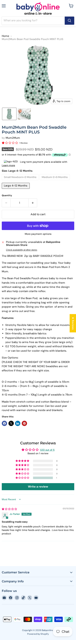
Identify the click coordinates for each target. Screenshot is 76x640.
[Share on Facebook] (4, 423)
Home (5, 36)
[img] (9, 509)
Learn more (8, 165)
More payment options (38, 233)
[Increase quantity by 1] (33, 202)
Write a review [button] (38, 486)
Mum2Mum (13, 138)
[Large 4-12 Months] (16, 189)
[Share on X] (11, 423)
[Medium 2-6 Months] (55, 181)
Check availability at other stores (21, 250)
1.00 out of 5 (47, 449)
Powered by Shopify (38, 633)
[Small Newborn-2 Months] (21, 181)
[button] (9, 114)
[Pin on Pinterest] (24, 423)
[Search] (69, 21)
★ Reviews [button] (73, 323)
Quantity (7, 195)
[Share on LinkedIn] (17, 423)
